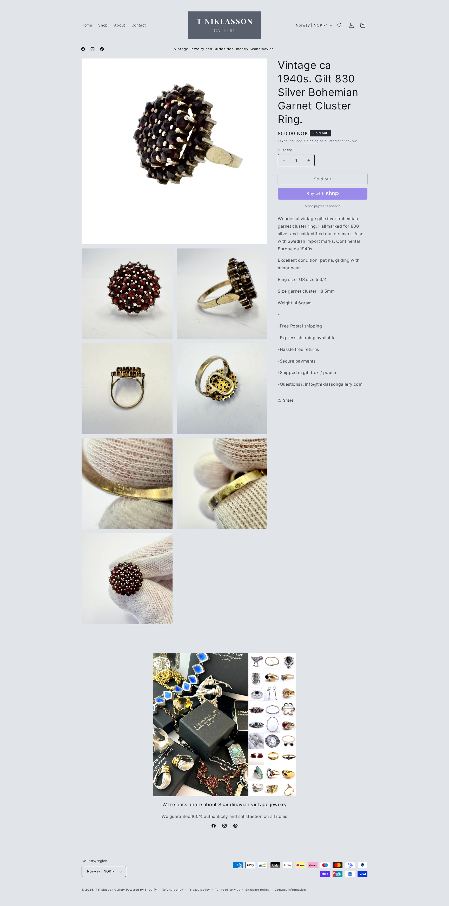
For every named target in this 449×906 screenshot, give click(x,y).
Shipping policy (257, 889)
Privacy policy (199, 889)
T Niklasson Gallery (110, 890)
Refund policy (172, 889)
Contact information (290, 889)
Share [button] (288, 400)
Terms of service (227, 889)
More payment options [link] (322, 206)
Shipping (311, 141)
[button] (340, 25)
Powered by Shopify (141, 890)
